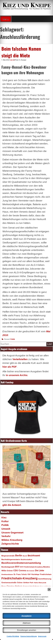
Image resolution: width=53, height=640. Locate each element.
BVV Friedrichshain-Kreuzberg (31, 567)
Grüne (20, 582)
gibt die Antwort (11, 505)
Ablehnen (26, 623)
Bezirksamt (34, 555)
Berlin (18, 555)
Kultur (5, 521)
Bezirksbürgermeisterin (10, 559)
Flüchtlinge (35, 574)
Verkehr (6, 536)
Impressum (42, 636)
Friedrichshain (45, 574)
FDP (29, 574)
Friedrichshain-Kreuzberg (19, 578)
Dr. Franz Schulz (20, 574)
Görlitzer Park (28, 583)
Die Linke (39, 570)
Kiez (4, 517)
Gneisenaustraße (8, 582)
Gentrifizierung (44, 579)
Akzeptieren (26, 616)
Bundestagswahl (8, 567)
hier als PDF (9, 366)
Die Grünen (30, 570)
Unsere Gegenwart (12, 532)
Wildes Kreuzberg (11, 540)
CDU (15, 570)
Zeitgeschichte (10, 543)
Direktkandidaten (7, 574)
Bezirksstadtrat (26, 559)
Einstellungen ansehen (26, 630)
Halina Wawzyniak (40, 582)
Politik (12, 339)
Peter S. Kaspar (20, 60)
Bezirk (25, 556)
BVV (17, 567)
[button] (49, 589)
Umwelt (5, 528)
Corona (22, 570)
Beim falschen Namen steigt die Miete (21, 52)
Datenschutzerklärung (28, 636)
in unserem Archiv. (17, 375)
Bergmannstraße (8, 556)
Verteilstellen (20, 359)
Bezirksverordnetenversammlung (21, 563)
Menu (6, 19)
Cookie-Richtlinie (13, 636)
